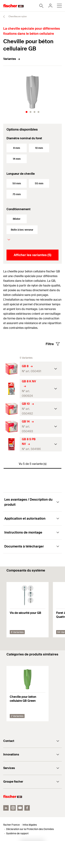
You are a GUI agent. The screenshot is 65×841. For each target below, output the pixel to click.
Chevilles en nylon (17, 16)
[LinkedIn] (6, 808)
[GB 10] (11, 409)
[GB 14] (11, 426)
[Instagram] (13, 808)
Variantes (9, 59)
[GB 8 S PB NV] (11, 444)
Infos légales (30, 824)
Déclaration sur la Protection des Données (30, 829)
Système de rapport (17, 833)
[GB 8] (11, 369)
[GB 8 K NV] (11, 389)
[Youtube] (20, 808)
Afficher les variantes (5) (32, 255)
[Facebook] (27, 808)
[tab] (26, 112)
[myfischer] (50, 5)
